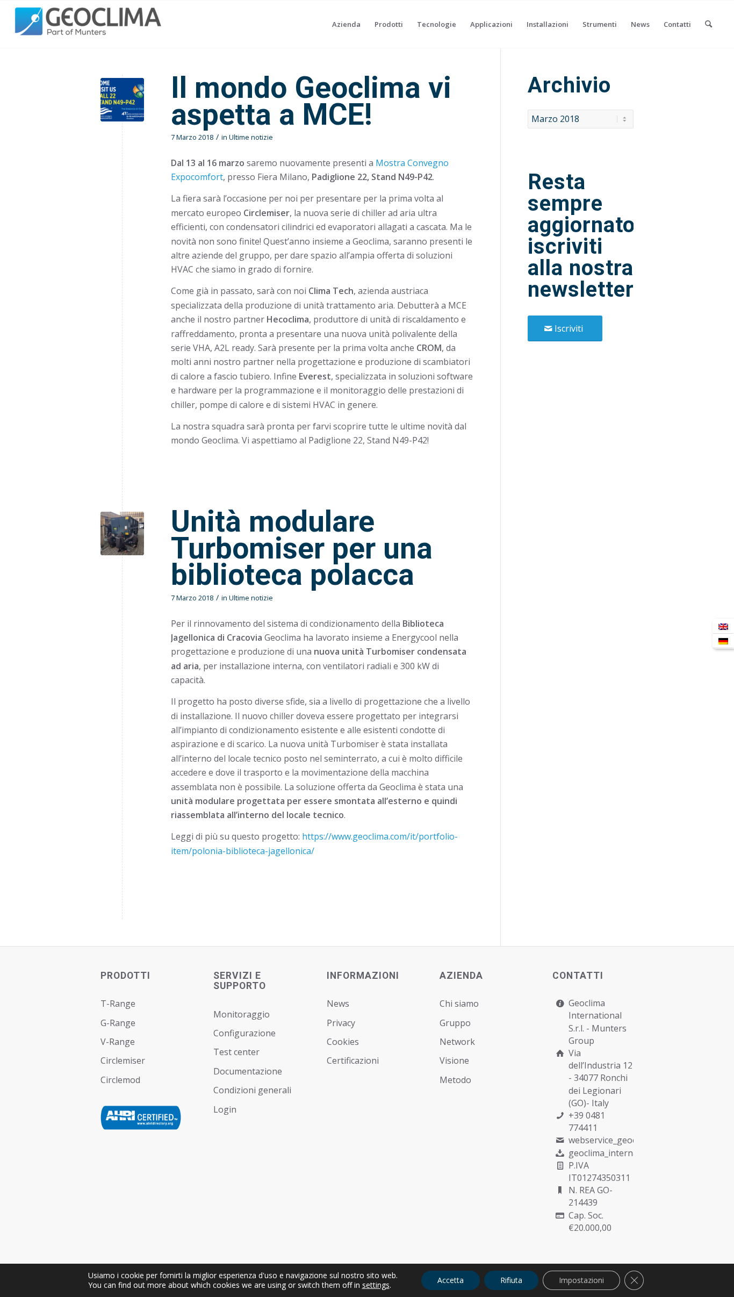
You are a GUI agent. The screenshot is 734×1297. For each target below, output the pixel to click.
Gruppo (455, 1023)
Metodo (455, 1080)
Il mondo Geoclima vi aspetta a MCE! (311, 101)
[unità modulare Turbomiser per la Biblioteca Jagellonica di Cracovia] (122, 533)
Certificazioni (353, 1060)
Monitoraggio (241, 1014)
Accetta (450, 1280)
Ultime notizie (251, 137)
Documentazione (247, 1071)
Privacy (341, 1023)
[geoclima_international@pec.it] (559, 1153)
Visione (454, 1060)
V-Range (117, 1042)
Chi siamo (459, 1003)
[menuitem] (346, 24)
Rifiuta (511, 1280)
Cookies (343, 1042)
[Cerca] (708, 24)
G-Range (117, 1023)
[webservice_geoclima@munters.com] (559, 1140)
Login (224, 1109)
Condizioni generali (252, 1090)
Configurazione (244, 1033)
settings (376, 1285)
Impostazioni (581, 1280)
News (338, 1003)
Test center (236, 1052)
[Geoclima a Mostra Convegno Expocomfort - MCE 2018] (122, 99)
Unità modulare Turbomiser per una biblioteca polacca (302, 548)
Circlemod (120, 1080)
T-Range (117, 1003)
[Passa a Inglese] (723, 626)
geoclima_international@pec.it (629, 1153)
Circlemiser (122, 1060)
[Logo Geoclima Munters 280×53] (90, 30)
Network (457, 1042)
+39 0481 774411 (587, 1121)
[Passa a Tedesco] (723, 641)
